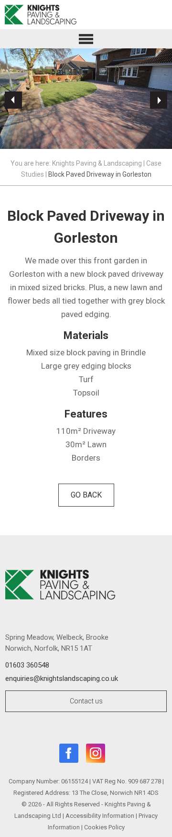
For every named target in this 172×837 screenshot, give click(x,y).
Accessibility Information (99, 815)
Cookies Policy (104, 827)
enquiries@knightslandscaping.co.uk (61, 678)
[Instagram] (95, 755)
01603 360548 (27, 665)
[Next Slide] (158, 100)
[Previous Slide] (13, 100)
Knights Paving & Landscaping (97, 163)
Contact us (86, 701)
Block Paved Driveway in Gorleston (99, 174)
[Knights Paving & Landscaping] (86, 14)
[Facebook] (68, 755)
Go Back (86, 494)
